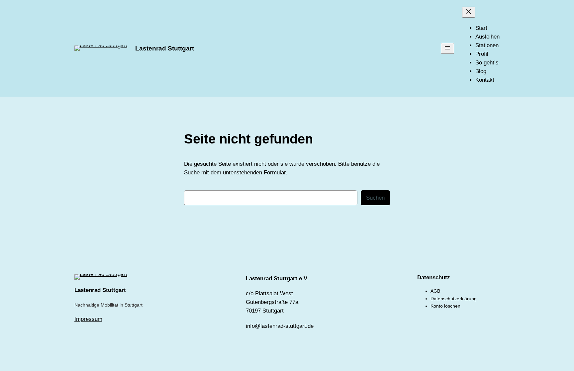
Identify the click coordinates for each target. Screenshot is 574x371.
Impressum (88, 319)
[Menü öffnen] (447, 48)
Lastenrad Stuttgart (164, 48)
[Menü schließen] (468, 12)
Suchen (375, 198)
